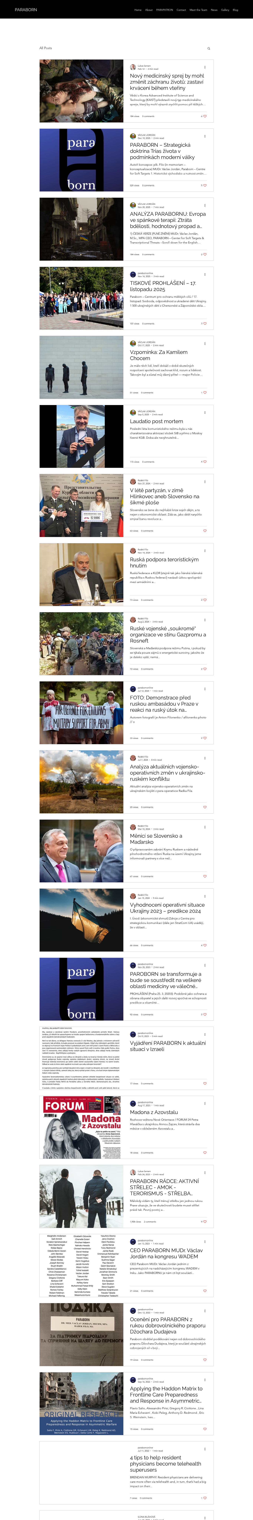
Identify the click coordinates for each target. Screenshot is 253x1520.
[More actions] (206, 67)
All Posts (45, 48)
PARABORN (26, 9)
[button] (209, 49)
